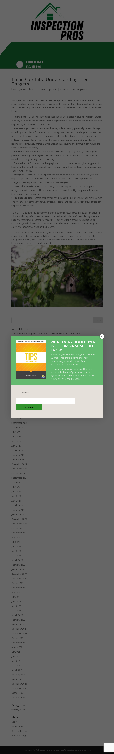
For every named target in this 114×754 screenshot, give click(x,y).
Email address (22, 392)
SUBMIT (28, 407)
